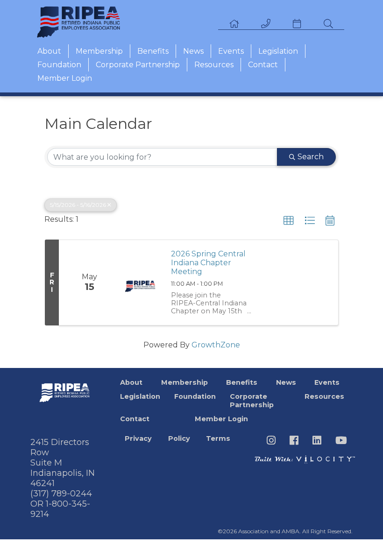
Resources (214, 64)
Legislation (278, 51)
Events (231, 51)
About (49, 51)
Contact (263, 64)
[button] (288, 221)
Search (311, 156)
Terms (218, 438)
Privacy (138, 438)
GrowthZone (216, 344)
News (193, 51)
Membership (99, 51)
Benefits (153, 51)
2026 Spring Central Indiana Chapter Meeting (208, 262)
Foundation (59, 64)
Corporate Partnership (138, 64)
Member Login (64, 78)
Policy (179, 438)
